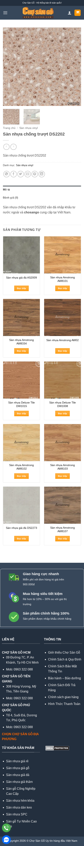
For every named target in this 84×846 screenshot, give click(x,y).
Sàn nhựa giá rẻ (17, 761)
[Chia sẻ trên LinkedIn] (41, 174)
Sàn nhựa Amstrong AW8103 (62, 467)
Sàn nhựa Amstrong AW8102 (21, 467)
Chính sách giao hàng (63, 697)
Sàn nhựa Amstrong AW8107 (62, 529)
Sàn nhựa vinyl (28, 128)
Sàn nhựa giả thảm (19, 781)
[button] (5, 12)
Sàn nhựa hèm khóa (20, 800)
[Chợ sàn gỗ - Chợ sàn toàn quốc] (38, 13)
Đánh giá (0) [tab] (10, 197)
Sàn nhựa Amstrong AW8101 (62, 279)
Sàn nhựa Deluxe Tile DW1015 (21, 404)
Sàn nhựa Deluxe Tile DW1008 (62, 404)
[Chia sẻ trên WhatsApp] (6, 174)
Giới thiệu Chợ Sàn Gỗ (64, 652)
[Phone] (6, 827)
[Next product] (6, 147)
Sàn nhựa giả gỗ (17, 768)
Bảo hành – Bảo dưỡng (64, 678)
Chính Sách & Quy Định (64, 659)
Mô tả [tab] (6, 189)
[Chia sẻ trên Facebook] (13, 174)
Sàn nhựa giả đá (17, 775)
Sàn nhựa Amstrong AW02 (62, 340)
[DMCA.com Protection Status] (57, 747)
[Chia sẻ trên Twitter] (20, 174)
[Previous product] (13, 147)
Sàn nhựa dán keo (19, 807)
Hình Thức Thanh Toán (64, 704)
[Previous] (9, 67)
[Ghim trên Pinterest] (34, 174)
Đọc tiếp (21, 288)
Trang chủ (9, 128)
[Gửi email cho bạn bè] (27, 174)
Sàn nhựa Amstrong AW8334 (21, 342)
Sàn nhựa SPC (16, 814)
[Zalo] (6, 839)
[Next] (74, 67)
